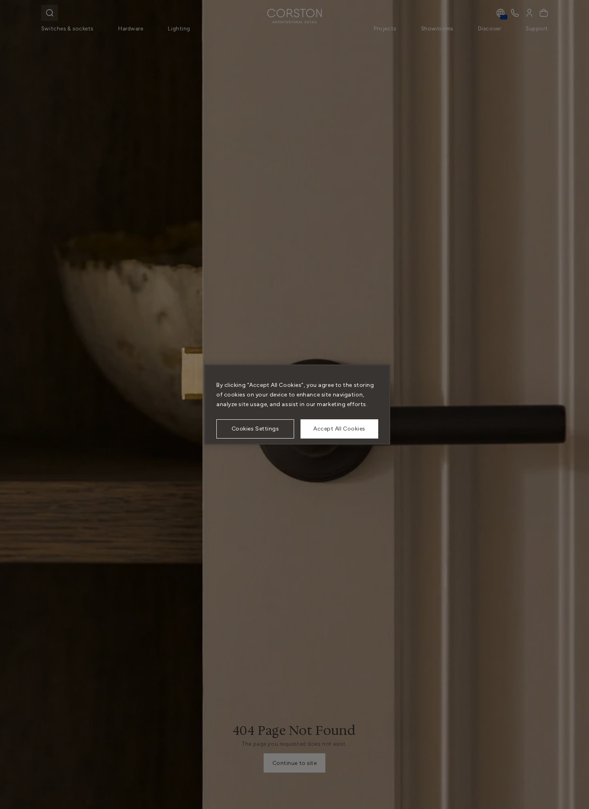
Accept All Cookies (339, 428)
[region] (297, 404)
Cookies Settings (255, 428)
